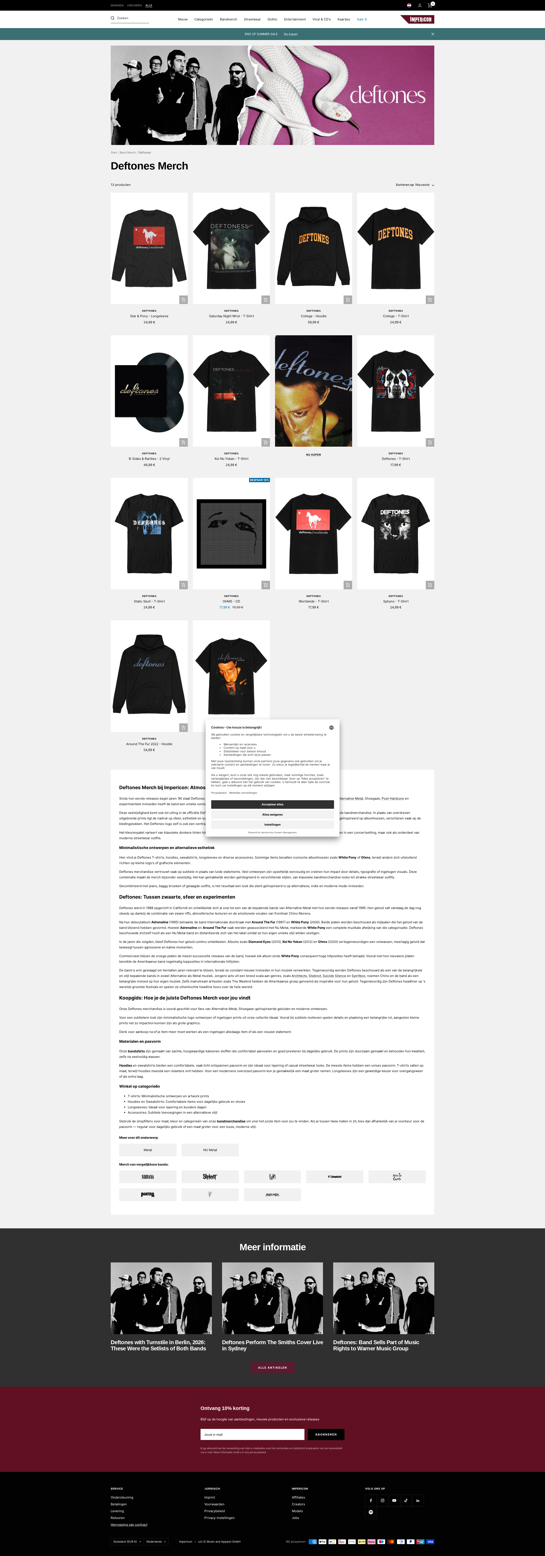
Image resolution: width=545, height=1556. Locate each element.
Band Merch (128, 152)
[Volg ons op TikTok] (406, 1500)
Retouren (118, 1518)
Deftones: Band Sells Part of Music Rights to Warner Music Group (376, 1345)
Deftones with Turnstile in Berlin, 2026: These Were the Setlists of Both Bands (158, 1345)
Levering (117, 1511)
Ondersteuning (122, 1497)
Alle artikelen (272, 1367)
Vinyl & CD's (322, 19)
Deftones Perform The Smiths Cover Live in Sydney (272, 1345)
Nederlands (154, 1541)
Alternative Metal (350, 798)
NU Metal (210, 1150)
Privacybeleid (214, 1511)
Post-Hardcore (393, 798)
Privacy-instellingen (219, 1518)
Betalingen (119, 1504)
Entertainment (295, 19)
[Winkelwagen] (430, 5)
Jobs (295, 1518)
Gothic (272, 19)
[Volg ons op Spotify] (371, 1512)
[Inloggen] (420, 5)
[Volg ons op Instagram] (383, 1500)
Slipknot (315, 976)
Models (297, 1511)
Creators (298, 1504)
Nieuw (183, 19)
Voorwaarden (214, 1504)
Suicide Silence (334, 976)
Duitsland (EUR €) (125, 1541)
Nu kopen (291, 34)
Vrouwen (134, 5)
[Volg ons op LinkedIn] (418, 1500)
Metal (148, 1150)
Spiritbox (358, 976)
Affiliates (298, 1497)
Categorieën (203, 19)
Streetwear (252, 19)
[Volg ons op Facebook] (371, 1500)
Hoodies (125, 1065)
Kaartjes (344, 19)
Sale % (362, 19)
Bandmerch (228, 19)
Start (114, 152)
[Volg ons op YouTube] (394, 1500)
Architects (299, 976)
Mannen (117, 5)
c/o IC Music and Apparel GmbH (219, 1541)
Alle (148, 5)
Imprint (209, 1497)
